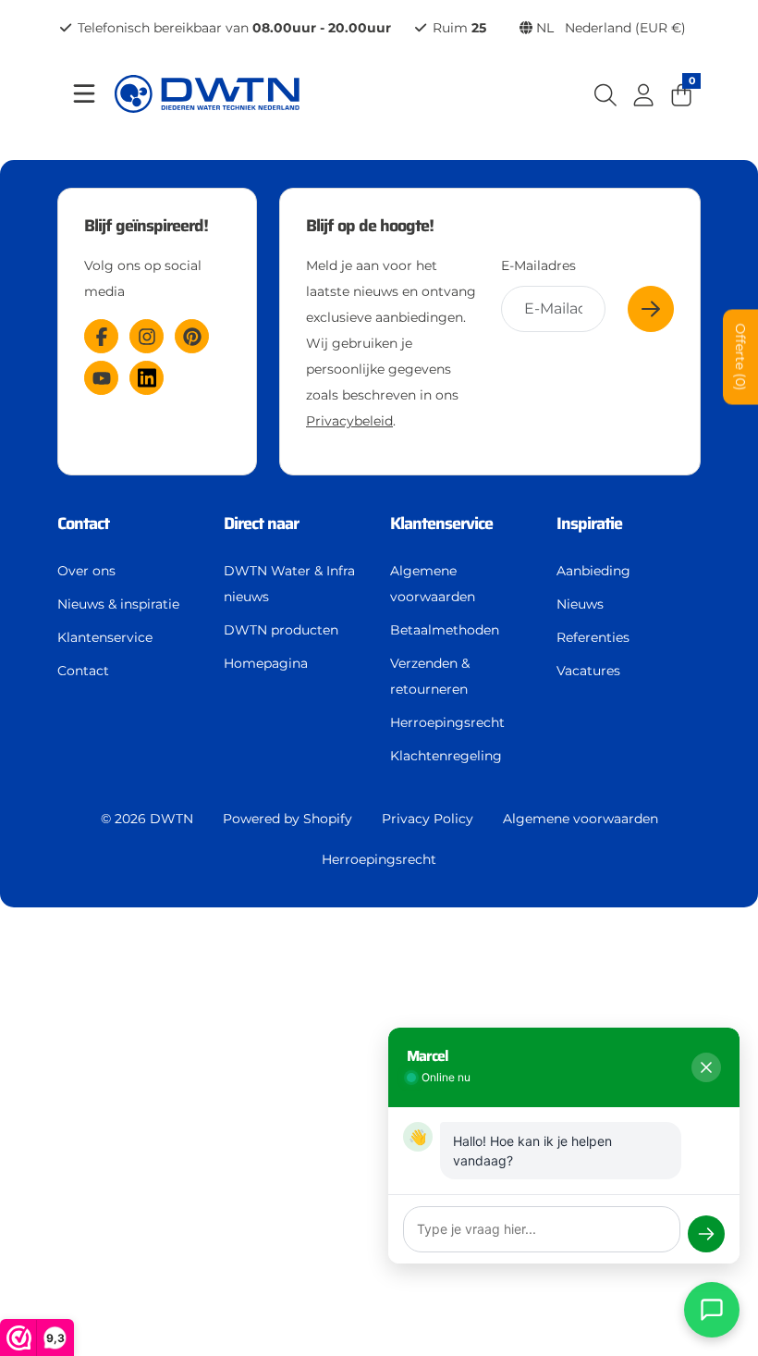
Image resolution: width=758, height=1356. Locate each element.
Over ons (86, 570)
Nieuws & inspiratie (118, 604)
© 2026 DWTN (147, 818)
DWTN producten (281, 630)
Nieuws (580, 604)
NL (609, 27)
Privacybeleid (349, 421)
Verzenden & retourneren (430, 676)
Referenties (593, 637)
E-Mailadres (538, 265)
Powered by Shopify (287, 818)
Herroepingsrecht (447, 722)
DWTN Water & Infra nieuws (289, 583)
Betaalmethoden (444, 630)
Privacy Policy (427, 818)
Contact (83, 670)
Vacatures (588, 670)
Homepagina (266, 663)
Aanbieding (593, 570)
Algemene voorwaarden (432, 583)
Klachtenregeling (446, 755)
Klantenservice (105, 637)
